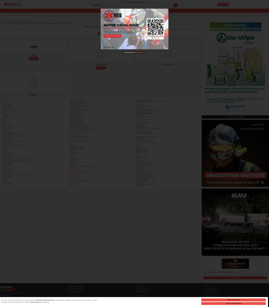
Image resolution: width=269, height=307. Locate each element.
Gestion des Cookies (35, 302)
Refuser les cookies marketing (233, 303)
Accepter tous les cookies (233, 299)
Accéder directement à (134, 52)
